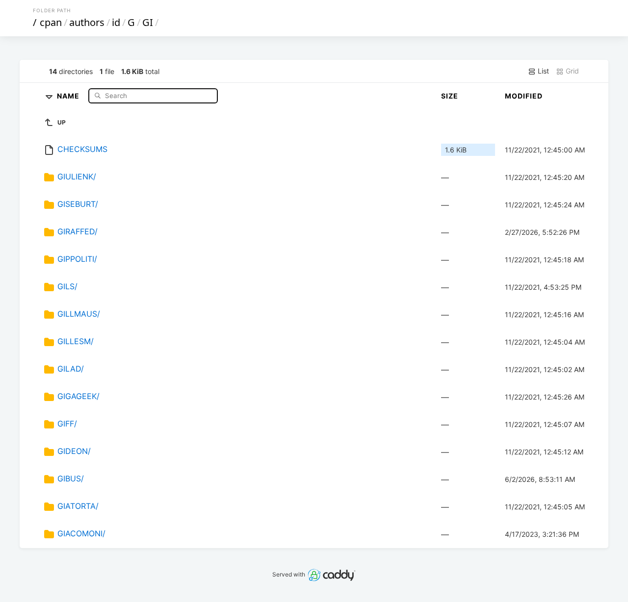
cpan (51, 22)
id (116, 22)
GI (147, 22)
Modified (524, 96)
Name (69, 95)
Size (449, 96)
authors (87, 22)
